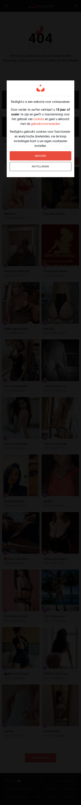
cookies (38, 119)
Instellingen (40, 166)
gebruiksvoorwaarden (45, 124)
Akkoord (40, 156)
